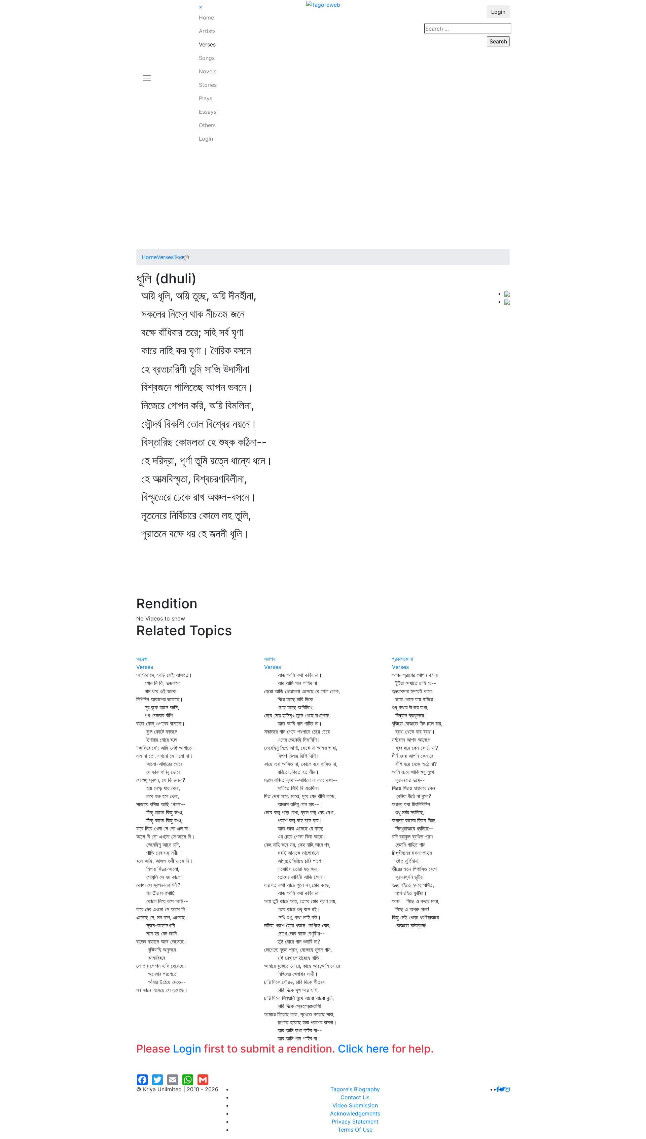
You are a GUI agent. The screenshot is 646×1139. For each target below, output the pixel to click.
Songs (207, 58)
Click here (363, 1048)
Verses (207, 44)
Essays (207, 111)
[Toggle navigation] (147, 74)
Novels (207, 71)
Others (207, 125)
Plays (205, 98)
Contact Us (354, 1097)
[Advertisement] (323, 198)
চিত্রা (178, 257)
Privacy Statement (355, 1121)
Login (206, 138)
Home (206, 17)
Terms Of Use (355, 1129)
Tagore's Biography (355, 1089)
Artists (207, 31)
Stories (208, 84)
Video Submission (355, 1105)
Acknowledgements (355, 1113)
